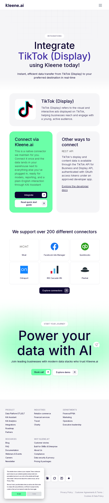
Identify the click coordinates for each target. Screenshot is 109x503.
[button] (100, 5)
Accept (19, 494)
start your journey (54, 324)
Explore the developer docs (75, 188)
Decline (34, 494)
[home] (14, 5)
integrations (54, 36)
